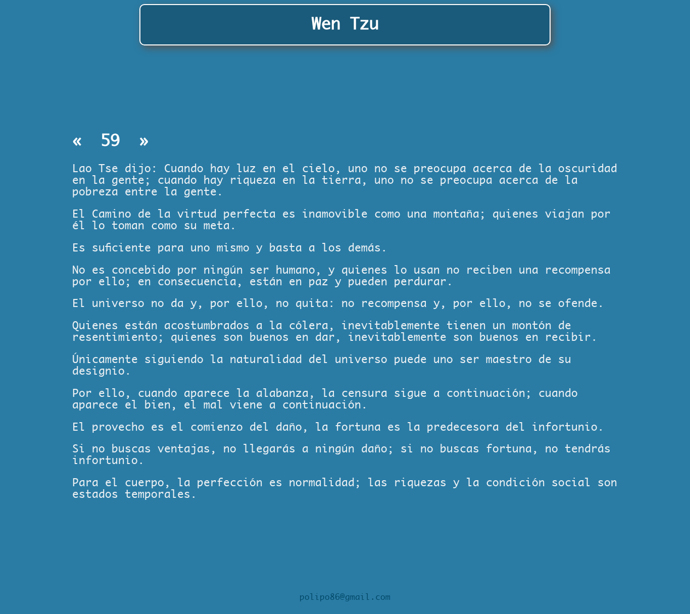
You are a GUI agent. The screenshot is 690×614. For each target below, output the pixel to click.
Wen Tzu (345, 24)
